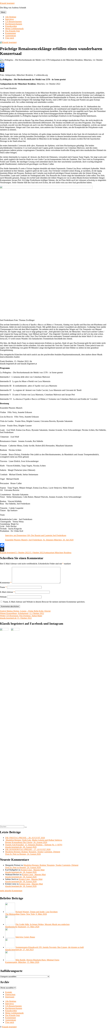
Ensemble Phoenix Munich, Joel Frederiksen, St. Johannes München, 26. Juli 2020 (39, 540)
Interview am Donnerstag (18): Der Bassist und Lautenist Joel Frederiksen (35, 535)
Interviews (9, 19)
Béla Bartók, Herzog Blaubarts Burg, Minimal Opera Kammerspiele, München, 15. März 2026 (32, 961)
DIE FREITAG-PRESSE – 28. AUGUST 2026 (25, 838)
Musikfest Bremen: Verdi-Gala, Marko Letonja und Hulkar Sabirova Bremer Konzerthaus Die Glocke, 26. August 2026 (33, 841)
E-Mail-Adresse (7, 592)
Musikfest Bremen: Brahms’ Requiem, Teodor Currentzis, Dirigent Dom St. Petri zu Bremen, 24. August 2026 (32, 853)
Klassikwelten (11, 26)
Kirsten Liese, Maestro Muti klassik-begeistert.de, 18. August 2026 (24, 871)
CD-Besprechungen (13, 21)
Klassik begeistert (7, 3)
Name (3, 587)
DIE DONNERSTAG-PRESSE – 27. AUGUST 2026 (27, 849)
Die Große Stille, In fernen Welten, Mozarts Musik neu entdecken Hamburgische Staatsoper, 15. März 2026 (37, 925)
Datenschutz (10, 994)
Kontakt (8, 992)
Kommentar (5, 583)
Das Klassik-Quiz (12, 31)
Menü (3, 12)
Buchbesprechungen (13, 24)
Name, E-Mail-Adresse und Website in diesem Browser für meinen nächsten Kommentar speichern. (44, 602)
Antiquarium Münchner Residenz (57, 552)
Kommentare (10, 33)
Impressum (9, 997)
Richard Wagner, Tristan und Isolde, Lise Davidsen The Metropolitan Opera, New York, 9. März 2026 (31, 913)
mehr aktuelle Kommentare (11, 891)
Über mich (9, 38)
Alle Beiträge (10, 17)
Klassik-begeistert (7, 552)
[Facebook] (53, 66)
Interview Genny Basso (25, 937)
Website (3, 597)
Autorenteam (10, 35)
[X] (53, 70)
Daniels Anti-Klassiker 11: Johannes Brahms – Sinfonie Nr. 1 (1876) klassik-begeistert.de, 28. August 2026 (33, 846)
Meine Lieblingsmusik (14, 28)
